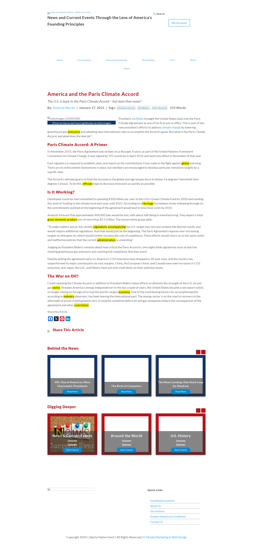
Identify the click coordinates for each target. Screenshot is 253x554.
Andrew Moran (64, 107)
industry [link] (69, 296)
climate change (171, 127)
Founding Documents (162, 500)
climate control (126, 108)
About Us (155, 506)
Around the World (126, 436)
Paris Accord (159, 108)
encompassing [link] (117, 226)
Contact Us (156, 521)
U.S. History (181, 436)
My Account (179, 23)
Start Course (72, 449)
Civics (172, 60)
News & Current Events (72, 436)
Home (59, 60)
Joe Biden (143, 108)
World (193, 60)
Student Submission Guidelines (168, 516)
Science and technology (116, 60)
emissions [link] (74, 131)
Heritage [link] (147, 203)
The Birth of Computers (126, 386)
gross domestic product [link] (62, 219)
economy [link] (124, 292)
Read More (72, 391)
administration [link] (106, 240)
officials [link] (87, 183)
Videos (126, 68)
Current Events (84, 60)
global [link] (185, 163)
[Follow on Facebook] (155, 28)
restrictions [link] (81, 305)
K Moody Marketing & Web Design (165, 537)
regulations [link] (100, 226)
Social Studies (148, 60)
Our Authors (157, 511)
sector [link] (56, 287)
